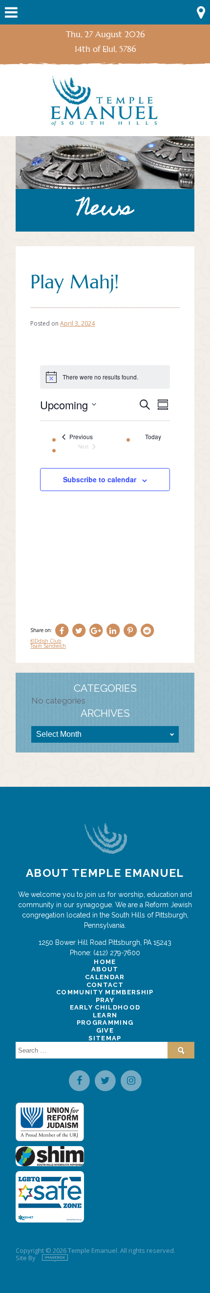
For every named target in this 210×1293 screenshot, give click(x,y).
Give (105, 1030)
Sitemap (104, 1038)
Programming (105, 1022)
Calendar (105, 977)
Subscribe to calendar (99, 479)
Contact (105, 984)
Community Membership (105, 992)
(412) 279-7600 (116, 953)
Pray (105, 1000)
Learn (105, 1015)
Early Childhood (105, 1007)
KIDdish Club (45, 640)
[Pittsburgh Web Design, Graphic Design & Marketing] (55, 1258)
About (105, 969)
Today (153, 437)
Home (105, 961)
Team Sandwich (48, 645)
